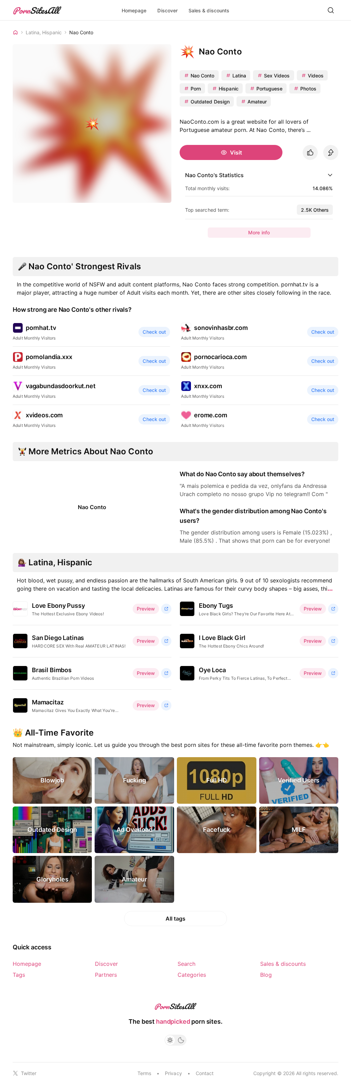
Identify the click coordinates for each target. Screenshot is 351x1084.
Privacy (173, 1073)
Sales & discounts (209, 10)
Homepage (134, 10)
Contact (205, 1073)
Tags (19, 974)
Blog (266, 974)
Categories (192, 974)
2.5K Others (315, 210)
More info (259, 232)
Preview (146, 609)
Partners (106, 974)
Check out (154, 332)
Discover (167, 10)
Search (186, 963)
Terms (144, 1073)
